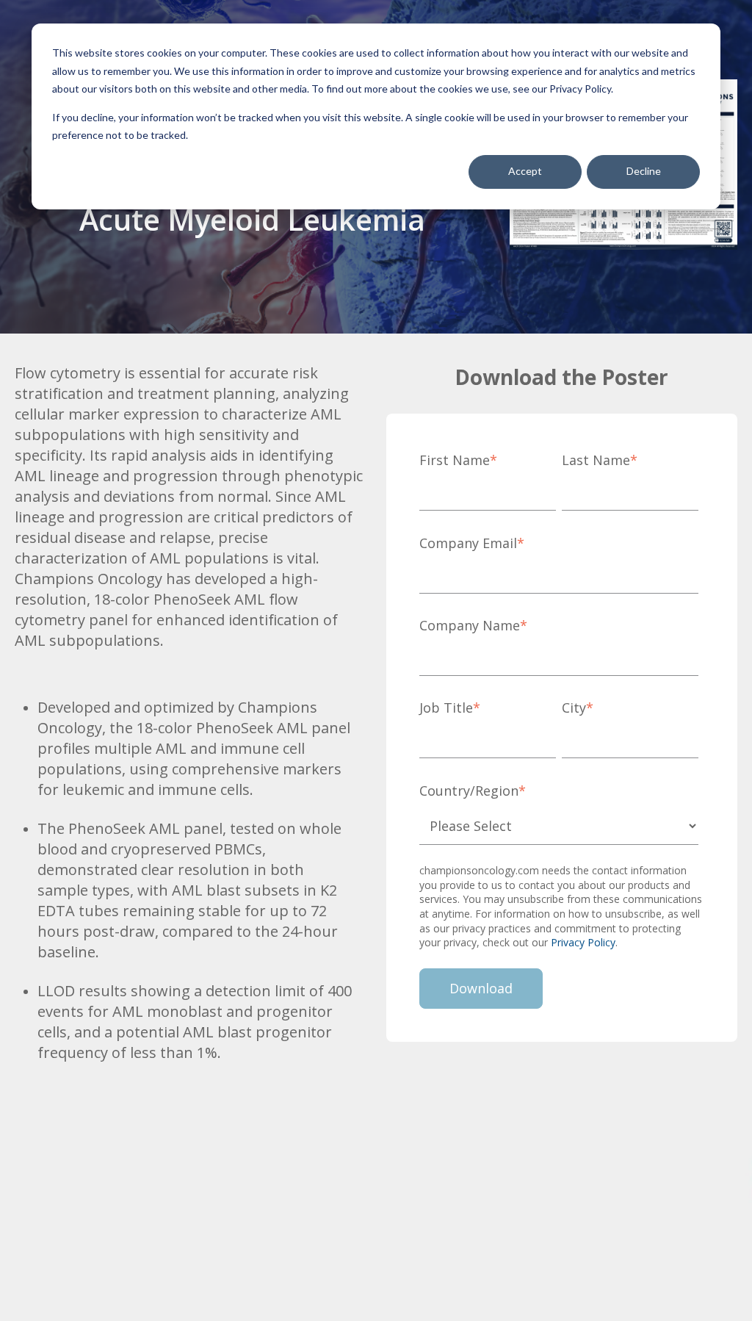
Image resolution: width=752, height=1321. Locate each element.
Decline (643, 171)
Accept (525, 171)
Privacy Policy (583, 942)
